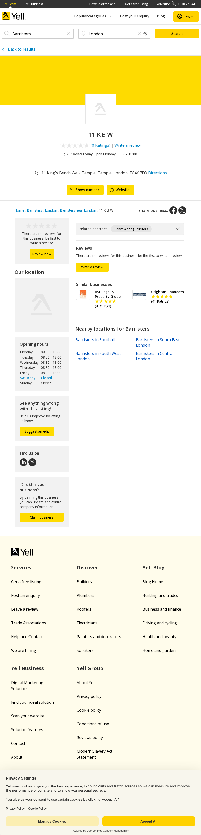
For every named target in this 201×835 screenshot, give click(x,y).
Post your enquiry (134, 16)
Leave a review (24, 609)
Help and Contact (27, 636)
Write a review (127, 145)
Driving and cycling (159, 623)
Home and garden (159, 650)
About (16, 757)
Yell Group (90, 668)
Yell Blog (153, 567)
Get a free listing (136, 4)
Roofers (84, 609)
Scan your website (27, 716)
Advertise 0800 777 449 (177, 4)
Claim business (41, 517)
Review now (41, 254)
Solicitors (85, 650)
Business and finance (161, 609)
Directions (157, 173)
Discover (87, 567)
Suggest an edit (37, 431)
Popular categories (90, 16)
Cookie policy (89, 710)
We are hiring (23, 650)
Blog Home (152, 581)
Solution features (27, 729)
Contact (18, 743)
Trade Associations (28, 623)
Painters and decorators (99, 636)
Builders (84, 581)
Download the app (102, 4)
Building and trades (160, 595)
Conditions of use (93, 723)
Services (21, 567)
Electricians (87, 623)
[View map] (42, 305)
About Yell (86, 682)
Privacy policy (89, 696)
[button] (68, 34)
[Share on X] (182, 210)
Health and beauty (159, 636)
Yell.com (10, 4)
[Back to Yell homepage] (14, 16)
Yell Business (34, 4)
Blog (161, 16)
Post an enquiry (25, 595)
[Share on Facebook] (173, 210)
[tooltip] (145, 34)
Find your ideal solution (32, 702)
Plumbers (85, 595)
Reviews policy (90, 737)
